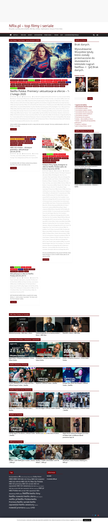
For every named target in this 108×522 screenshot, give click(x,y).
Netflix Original (57, 80)
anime (22, 476)
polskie (48, 84)
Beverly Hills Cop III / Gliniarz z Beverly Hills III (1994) (57, 179)
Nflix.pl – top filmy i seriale (31, 25)
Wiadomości (13, 88)
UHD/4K (57, 86)
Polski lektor (42, 84)
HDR (17, 494)
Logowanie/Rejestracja (72, 35)
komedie (37, 80)
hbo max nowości (40, 486)
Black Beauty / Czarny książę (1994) (18, 98)
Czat (61, 35)
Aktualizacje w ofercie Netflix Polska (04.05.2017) (22, 274)
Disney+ (30, 35)
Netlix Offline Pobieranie (46, 82)
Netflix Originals (39, 496)
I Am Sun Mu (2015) (31, 104)
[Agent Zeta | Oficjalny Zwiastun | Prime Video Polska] (22, 349)
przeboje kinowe (20, 86)
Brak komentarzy (27, 96)
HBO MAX (23, 35)
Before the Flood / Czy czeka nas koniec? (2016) (59, 96)
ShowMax (27, 508)
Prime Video (47, 35)
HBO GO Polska (20, 139)
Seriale (41, 86)
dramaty (21, 80)
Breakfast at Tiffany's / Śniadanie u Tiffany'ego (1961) (54, 181)
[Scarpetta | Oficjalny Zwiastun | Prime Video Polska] (49, 349)
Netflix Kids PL (49, 80)
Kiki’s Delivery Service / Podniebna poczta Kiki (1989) (48, 104)
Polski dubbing (35, 84)
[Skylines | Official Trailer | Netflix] (49, 374)
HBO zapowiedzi (31, 491)
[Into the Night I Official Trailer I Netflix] (49, 399)
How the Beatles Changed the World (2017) (49, 102)
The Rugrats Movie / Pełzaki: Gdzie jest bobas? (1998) (57, 233)
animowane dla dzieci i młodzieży (18, 137)
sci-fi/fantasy (29, 86)
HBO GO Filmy (26, 479)
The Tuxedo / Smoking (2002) (56, 117)
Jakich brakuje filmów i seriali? (83, 126)
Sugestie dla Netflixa (81, 105)
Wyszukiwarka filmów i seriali (84, 106)
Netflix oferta (33, 108)
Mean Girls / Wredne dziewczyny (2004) (51, 205)
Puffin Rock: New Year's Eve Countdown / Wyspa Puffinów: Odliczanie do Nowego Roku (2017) (56, 217)
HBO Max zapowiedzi (23, 488)
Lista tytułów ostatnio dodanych (84, 113)
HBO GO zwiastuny (24, 486)
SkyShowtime (38, 35)
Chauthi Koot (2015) (32, 100)
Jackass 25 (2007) (46, 195)
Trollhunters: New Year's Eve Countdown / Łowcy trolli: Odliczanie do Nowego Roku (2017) (56, 239)
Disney (25, 476)
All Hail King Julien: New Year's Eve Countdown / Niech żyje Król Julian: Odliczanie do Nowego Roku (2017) (56, 177)
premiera (54, 110)
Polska (50, 158)
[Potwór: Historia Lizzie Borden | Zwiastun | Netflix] (88, 176)
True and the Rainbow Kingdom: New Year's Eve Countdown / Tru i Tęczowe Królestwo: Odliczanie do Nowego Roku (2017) (56, 243)
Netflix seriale (52, 108)
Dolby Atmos (30, 476)
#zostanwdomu (13, 477)
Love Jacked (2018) (21, 106)
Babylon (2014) (44, 96)
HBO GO (13, 139)
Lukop (20, 153)
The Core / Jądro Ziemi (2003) (44, 114)
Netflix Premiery (44, 108)
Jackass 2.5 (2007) (18, 284)
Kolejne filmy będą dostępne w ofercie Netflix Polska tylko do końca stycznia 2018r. (55, 166)
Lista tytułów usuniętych (82, 115)
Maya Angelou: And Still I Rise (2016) (30, 286)
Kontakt (49, 476)
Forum (56, 35)
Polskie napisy (55, 84)
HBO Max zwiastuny (33, 488)
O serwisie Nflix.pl (52, 479)
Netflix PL (65, 80)
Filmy (26, 80)
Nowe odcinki (62, 82)
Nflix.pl (55, 82)
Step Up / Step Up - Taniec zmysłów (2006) (29, 113)
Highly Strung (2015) (34, 102)
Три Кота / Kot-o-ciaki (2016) (32, 121)
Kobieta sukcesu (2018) (65, 104)
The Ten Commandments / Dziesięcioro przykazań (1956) (55, 235)
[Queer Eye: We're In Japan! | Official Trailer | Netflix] (76, 399)
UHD (65, 117)
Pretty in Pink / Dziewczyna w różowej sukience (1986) (22, 288)
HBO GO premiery (15, 484)
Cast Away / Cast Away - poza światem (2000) (53, 98)
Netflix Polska (14, 82)
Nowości (68, 82)
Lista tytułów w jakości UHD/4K (84, 110)
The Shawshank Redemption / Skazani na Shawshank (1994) (36, 117)
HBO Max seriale (13, 488)
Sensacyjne (35, 86)
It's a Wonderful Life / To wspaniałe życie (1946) (59, 193)
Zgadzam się (87, 520)
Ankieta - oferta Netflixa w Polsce (84, 119)
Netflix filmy (19, 108)
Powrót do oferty (63, 84)
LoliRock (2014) (13, 106)
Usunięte (62, 86)
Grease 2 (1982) (61, 189)
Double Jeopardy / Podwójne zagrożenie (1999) (47, 100)
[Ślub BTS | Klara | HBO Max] (76, 324)
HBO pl (41, 488)
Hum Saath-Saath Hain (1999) (20, 104)
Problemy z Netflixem (81, 124)
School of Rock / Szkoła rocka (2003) (56, 221)
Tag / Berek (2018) (43, 113)
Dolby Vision (37, 477)
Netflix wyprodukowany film (33, 82)
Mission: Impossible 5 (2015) (57, 209)
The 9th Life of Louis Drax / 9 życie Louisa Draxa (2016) (26, 114)
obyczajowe (13, 141)
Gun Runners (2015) (18, 102)
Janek (20, 96)
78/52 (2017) (38, 96)
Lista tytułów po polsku (82, 108)
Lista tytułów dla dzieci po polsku (84, 112)
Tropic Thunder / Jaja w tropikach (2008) (54, 241)
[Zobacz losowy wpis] (97, 35)
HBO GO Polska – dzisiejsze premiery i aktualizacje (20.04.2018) (21, 149)
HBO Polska (13, 490)
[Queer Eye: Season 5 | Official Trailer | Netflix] (22, 399)
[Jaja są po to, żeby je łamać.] (88, 141)
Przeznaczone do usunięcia (49, 162)
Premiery (13, 86)
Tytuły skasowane (49, 86)
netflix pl (38, 108)
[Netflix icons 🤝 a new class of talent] (49, 424)
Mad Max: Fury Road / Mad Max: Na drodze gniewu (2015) (39, 106)
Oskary (12, 84)
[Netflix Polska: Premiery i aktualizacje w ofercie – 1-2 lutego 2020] (40, 44)
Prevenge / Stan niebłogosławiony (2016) (19, 157)
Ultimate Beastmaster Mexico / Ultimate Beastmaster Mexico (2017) (51, 118)
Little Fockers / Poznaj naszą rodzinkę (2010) (59, 203)
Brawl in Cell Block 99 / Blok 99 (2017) (34, 98)
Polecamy (18, 84)
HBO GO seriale (27, 484)
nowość (57, 108)
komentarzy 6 (59, 171)
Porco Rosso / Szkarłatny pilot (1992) (44, 110)
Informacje (31, 80)
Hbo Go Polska (26, 102)
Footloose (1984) (64, 183)
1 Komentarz (26, 278)
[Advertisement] (54, 11)
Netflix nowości (26, 108)
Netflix (15, 35)
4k (34, 96)
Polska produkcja (26, 84)
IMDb (20, 493)
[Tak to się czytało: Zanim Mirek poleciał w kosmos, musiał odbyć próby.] (88, 158)
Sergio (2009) (17, 113)
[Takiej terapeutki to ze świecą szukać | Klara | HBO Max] (49, 324)
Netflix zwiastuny (26, 504)
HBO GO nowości (37, 479)
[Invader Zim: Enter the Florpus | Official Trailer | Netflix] (76, 374)
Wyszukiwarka (21, 88)
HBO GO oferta (14, 481)
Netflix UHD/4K (22, 82)
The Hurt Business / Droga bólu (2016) (60, 114)
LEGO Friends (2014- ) (30, 155)
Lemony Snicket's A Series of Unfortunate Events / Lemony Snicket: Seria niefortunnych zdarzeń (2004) (56, 201)
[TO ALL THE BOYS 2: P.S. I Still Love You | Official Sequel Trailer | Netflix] (22, 374)
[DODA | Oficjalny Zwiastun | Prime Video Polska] (76, 349)
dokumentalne (14, 80)
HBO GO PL (25, 481)
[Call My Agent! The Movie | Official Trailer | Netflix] (22, 424)
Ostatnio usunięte (79, 75)
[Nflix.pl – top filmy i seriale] (10, 35)
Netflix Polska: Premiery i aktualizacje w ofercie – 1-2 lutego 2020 (40, 92)
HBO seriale (22, 491)
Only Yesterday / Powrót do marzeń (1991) (26, 110)
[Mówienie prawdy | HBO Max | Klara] (22, 324)
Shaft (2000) (67, 221)
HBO (11, 479)
